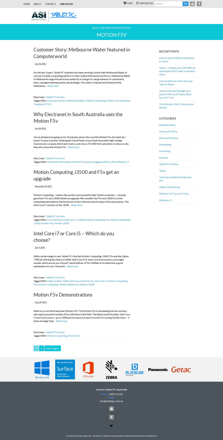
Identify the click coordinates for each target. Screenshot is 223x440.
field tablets (65, 161)
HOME (27, 4)
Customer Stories (56, 100)
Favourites (146, 3)
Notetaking (165, 144)
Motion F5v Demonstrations (63, 295)
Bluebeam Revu (167, 124)
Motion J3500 (61, 223)
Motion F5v (112, 100)
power (88, 161)
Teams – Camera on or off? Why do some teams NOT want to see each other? (177, 71)
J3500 (81, 219)
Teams (162, 170)
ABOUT (37, 4)
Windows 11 (165, 200)
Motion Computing (57, 335)
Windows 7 (123, 161)
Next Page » (52, 348)
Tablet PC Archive (55, 97)
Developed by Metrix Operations (141, 436)
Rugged (97, 161)
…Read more (52, 85)
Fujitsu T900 (61, 281)
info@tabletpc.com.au (111, 401)
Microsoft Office (168, 131)
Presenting (164, 151)
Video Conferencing (169, 187)
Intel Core (74, 281)
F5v (49, 219)
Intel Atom (57, 219)
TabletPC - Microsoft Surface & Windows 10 (56, 16)
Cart (130, 3)
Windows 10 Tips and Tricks (174, 193)
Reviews (163, 157)
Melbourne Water (75, 100)
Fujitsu (50, 281)
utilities (106, 161)
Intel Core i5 (86, 281)
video (113, 161)
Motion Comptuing (96, 100)
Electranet (52, 161)
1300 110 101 (66, 4)
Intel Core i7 (70, 219)
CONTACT (50, 4)
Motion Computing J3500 (51, 284)
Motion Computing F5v (97, 219)
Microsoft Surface (168, 137)
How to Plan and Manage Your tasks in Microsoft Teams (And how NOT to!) (175, 94)
